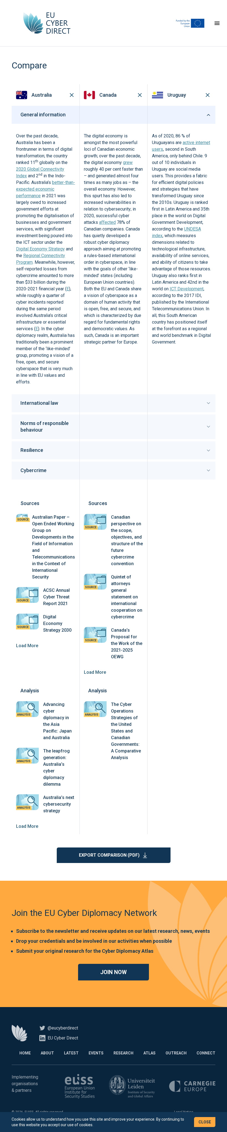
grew (128, 162)
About (47, 1053)
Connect (206, 1053)
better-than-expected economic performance (45, 189)
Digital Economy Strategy (40, 249)
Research (123, 1053)
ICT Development (186, 288)
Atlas (149, 1053)
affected (107, 222)
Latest (71, 1053)
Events (96, 1053)
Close (204, 1122)
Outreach (176, 1053)
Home (25, 1053)
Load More (27, 645)
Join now (113, 972)
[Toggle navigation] (217, 23)
